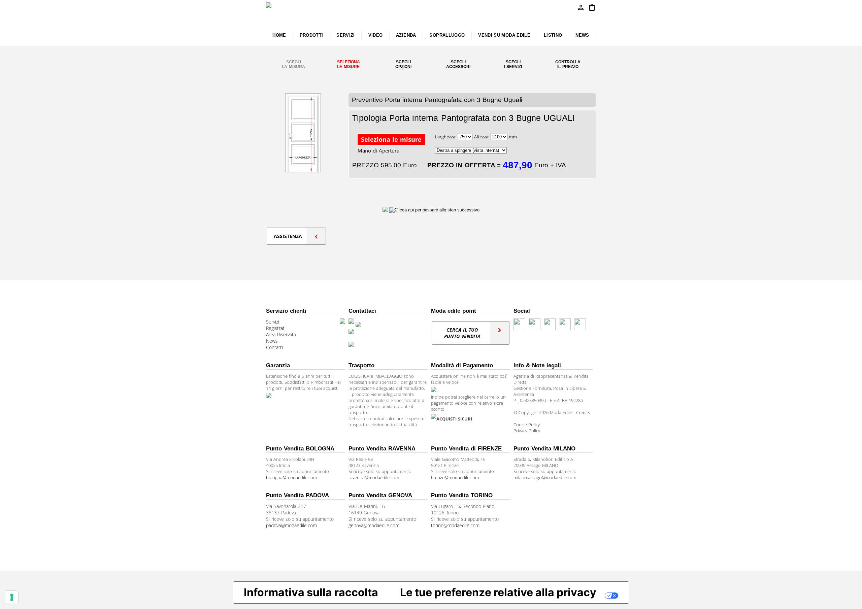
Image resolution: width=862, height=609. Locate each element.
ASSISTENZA (288, 236)
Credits (583, 412)
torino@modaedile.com (455, 525)
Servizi (272, 321)
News (272, 341)
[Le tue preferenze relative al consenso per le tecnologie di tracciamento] (11, 597)
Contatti (274, 347)
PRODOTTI (311, 35)
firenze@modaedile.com (455, 477)
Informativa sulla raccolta (311, 592)
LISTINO (553, 35)
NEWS (582, 35)
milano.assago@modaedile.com (544, 477)
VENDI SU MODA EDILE (504, 35)
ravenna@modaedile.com (374, 477)
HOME (279, 35)
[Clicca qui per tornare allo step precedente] (386, 210)
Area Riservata (281, 334)
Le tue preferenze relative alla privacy (498, 592)
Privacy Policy (526, 431)
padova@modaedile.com (291, 525)
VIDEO (375, 35)
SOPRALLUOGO (447, 35)
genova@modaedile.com (374, 525)
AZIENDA (406, 35)
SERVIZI (345, 35)
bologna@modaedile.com (291, 477)
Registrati (276, 328)
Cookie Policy (526, 424)
